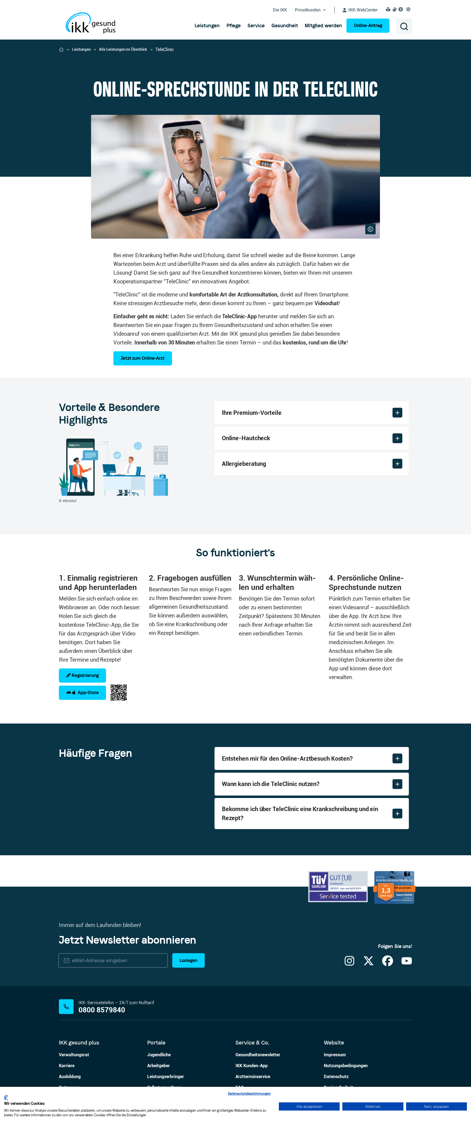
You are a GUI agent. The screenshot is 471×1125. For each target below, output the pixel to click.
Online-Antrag (368, 25)
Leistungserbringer (165, 1076)
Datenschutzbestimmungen (249, 1094)
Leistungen (81, 49)
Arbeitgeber (158, 1065)
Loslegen (188, 960)
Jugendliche (159, 1054)
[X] (368, 964)
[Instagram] (349, 964)
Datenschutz (336, 1076)
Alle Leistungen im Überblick (123, 49)
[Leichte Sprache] (389, 9)
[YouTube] (406, 964)
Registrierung (85, 675)
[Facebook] (387, 964)
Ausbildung (70, 1076)
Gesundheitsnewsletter (257, 1054)
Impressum (335, 1054)
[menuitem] (207, 26)
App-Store (87, 692)
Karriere (66, 1065)
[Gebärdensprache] (395, 9)
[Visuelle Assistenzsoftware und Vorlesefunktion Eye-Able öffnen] (401, 9)
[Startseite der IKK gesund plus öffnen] (61, 49)
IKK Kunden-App (251, 1065)
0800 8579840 (101, 1010)
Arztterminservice (252, 1076)
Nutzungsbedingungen (346, 1065)
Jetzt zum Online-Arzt (143, 358)
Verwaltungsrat (74, 1054)
